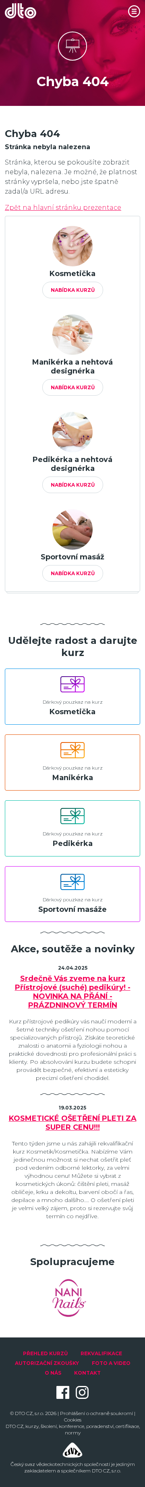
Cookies (72, 1420)
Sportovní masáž (72, 557)
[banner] (25, 11)
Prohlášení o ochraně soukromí (96, 1413)
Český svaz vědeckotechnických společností (60, 1464)
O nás (53, 1373)
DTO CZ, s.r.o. (29, 1413)
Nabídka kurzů (73, 290)
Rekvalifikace (101, 1353)
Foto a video (111, 1363)
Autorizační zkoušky (47, 1363)
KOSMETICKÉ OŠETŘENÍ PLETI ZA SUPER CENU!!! (73, 1123)
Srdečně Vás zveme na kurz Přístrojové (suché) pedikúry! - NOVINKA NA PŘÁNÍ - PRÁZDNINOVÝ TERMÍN (72, 992)
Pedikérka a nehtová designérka (72, 464)
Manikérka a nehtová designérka (72, 366)
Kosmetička (72, 273)
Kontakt (87, 1373)
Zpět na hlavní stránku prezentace (63, 207)
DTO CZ (14, 1426)
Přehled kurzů (45, 1353)
